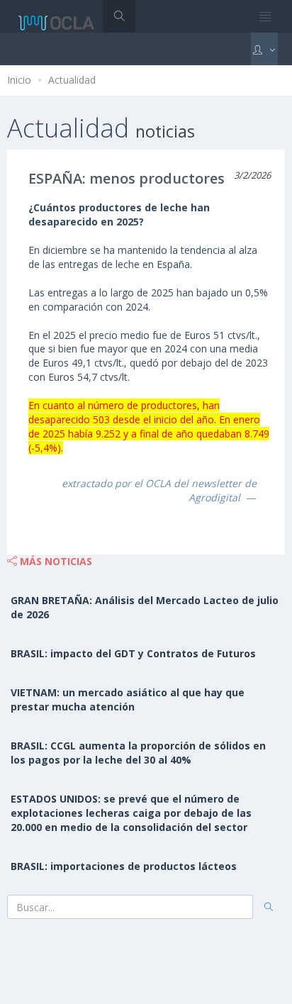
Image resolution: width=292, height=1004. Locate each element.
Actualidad (72, 80)
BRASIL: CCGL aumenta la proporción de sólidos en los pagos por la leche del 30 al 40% (138, 752)
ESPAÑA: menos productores (126, 178)
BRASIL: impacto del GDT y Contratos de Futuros (133, 653)
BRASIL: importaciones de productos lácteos (124, 866)
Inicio (19, 80)
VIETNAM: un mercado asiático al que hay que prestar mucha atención (128, 699)
